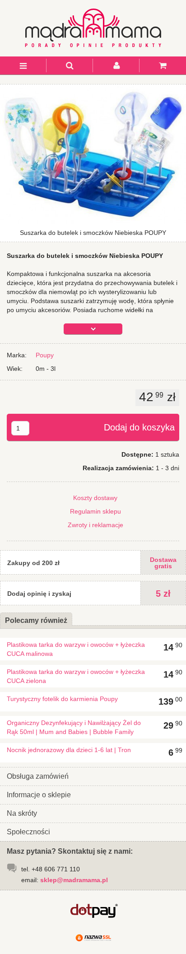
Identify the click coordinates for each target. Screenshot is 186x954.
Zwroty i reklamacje (95, 524)
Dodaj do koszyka (139, 427)
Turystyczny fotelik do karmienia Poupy (62, 698)
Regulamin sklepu (95, 511)
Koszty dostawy (95, 497)
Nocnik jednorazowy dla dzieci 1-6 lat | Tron (69, 749)
